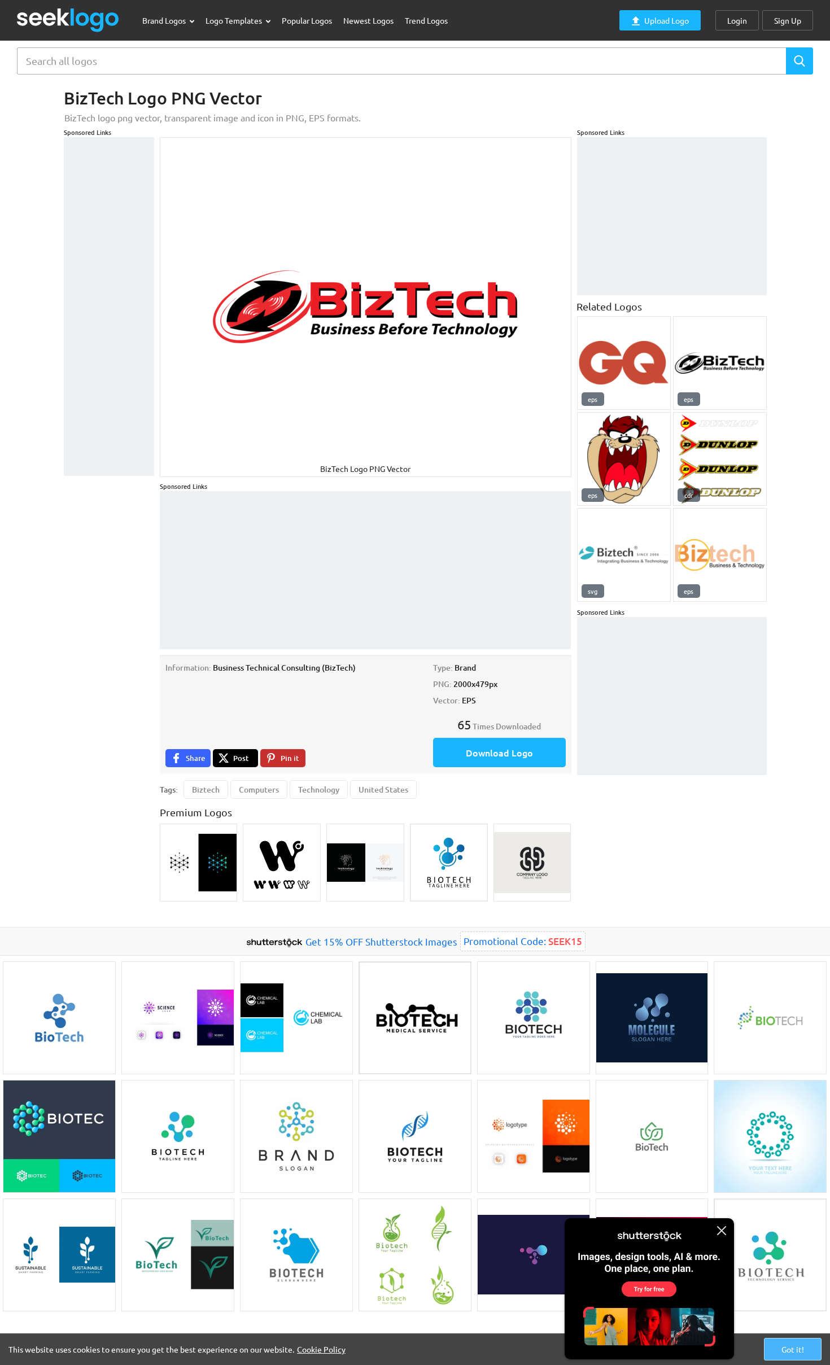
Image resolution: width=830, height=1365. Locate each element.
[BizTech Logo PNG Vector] (720, 363)
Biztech (206, 789)
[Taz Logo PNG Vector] (624, 459)
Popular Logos (307, 20)
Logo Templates (235, 20)
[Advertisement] (109, 306)
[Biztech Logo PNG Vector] (720, 555)
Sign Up (787, 20)
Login (737, 20)
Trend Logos (426, 20)
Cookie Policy (321, 1349)
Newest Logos (368, 20)
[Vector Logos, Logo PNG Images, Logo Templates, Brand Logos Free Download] (68, 20)
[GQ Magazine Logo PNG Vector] (624, 363)
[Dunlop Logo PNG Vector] (720, 459)
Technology (318, 789)
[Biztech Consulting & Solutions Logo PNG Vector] (624, 555)
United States (383, 789)
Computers (259, 789)
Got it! (792, 1349)
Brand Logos (164, 20)
